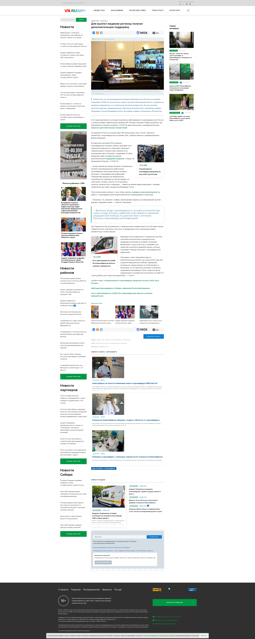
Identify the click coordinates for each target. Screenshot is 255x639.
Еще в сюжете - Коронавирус (103, 468)
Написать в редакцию (174, 602)
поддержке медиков (114, 159)
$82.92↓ (82, 3)
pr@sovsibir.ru (86, 621)
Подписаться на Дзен (103, 562)
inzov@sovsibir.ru (111, 619)
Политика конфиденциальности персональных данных (74, 631)
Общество (99, 10)
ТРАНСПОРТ (173, 50)
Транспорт (158, 10)
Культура (175, 10)
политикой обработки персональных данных (159, 636)
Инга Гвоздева (109, 39)
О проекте (63, 589)
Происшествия (137, 10)
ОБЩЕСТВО (106, 510)
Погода (117, 589)
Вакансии (107, 589)
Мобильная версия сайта (164, 624)
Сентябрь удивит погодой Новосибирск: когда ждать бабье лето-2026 (179, 118)
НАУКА (103, 380)
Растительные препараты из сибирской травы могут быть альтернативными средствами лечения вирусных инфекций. (127, 460)
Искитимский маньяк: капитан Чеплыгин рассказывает (111, 547)
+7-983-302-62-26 (101, 621)
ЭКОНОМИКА (173, 82)
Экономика (117, 10)
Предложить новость (154, 336)
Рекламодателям (91, 589)
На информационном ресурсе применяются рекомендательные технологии (80, 625)
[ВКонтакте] (94, 33)
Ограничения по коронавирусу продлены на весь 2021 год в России (150, 171)
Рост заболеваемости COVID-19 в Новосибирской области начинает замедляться (104, 263)
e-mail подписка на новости (167, 617)
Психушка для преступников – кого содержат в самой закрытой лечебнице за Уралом (123, 551)
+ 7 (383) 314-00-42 (83, 619)
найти (81, 20)
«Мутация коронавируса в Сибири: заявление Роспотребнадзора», (120, 288)
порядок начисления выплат (145, 192)
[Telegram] (101, 33)
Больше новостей (73, 126)
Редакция (76, 589)
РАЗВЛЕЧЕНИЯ (174, 112)
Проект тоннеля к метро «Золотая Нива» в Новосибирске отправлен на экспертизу (180, 57)
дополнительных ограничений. (114, 128)
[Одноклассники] (97, 33)
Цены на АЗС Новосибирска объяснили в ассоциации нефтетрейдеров (180, 88)
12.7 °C (76, 3)
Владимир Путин (103, 346)
